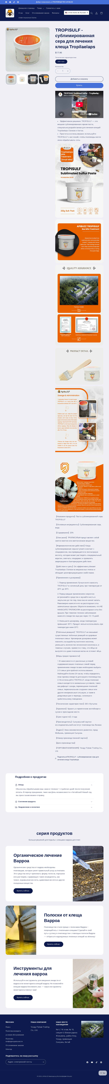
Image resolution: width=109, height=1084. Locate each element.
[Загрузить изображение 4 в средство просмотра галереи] (44, 79)
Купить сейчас (23, 891)
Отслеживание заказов (15, 1045)
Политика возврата (13, 1031)
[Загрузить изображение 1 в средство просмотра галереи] (11, 79)
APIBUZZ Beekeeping (49, 1076)
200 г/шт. (61, 61)
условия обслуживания (15, 1035)
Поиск (8, 1027)
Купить (79, 85)
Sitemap (9, 1049)
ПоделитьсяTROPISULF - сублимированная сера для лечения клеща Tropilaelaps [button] (78, 758)
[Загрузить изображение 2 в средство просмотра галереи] (22, 79)
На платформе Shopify (64, 1076)
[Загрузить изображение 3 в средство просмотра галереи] (33, 79)
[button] (40, 8)
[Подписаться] (43, 1062)
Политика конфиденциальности (14, 1040)
